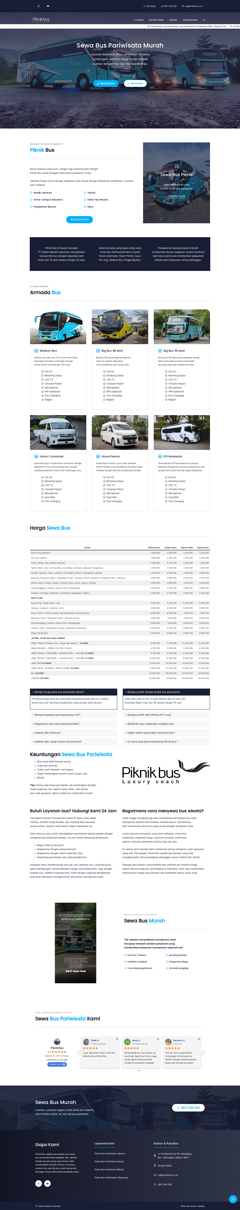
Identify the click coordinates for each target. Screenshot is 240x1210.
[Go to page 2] (141, 1070)
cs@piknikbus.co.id (168, 1175)
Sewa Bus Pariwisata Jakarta (110, 1153)
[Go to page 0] (136, 1070)
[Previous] (80, 1052)
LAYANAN (138, 20)
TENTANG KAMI (190, 20)
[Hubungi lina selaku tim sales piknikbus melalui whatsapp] (233, 1199)
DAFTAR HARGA (156, 20)
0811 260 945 (165, 1184)
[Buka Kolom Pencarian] (204, 20)
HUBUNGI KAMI (176, 196)
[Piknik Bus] (41, 20)
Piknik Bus (57, 1047)
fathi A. (95, 1040)
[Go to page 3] (143, 1070)
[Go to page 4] (145, 1070)
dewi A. (177, 1040)
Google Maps (165, 1165)
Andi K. (136, 1040)
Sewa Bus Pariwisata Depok (109, 1161)
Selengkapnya (79, 219)
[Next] (202, 1052)
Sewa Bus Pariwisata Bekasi (109, 1169)
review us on (55, 1064)
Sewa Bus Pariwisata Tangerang (111, 1177)
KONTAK (173, 20)
